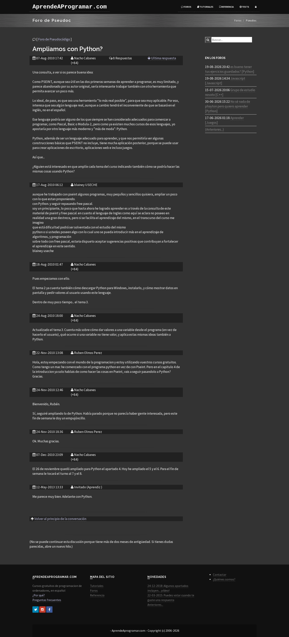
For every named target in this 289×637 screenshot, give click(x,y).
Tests (245, 6)
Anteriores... (155, 605)
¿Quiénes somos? (224, 579)
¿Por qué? (38, 595)
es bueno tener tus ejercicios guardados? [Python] (229, 69)
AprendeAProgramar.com (69, 7)
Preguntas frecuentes (46, 600)
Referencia (227, 6)
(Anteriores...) (214, 129)
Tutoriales (206, 6)
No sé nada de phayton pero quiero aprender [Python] (227, 106)
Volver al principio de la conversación (60, 519)
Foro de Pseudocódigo (54, 39)
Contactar (219, 575)
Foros (187, 6)
